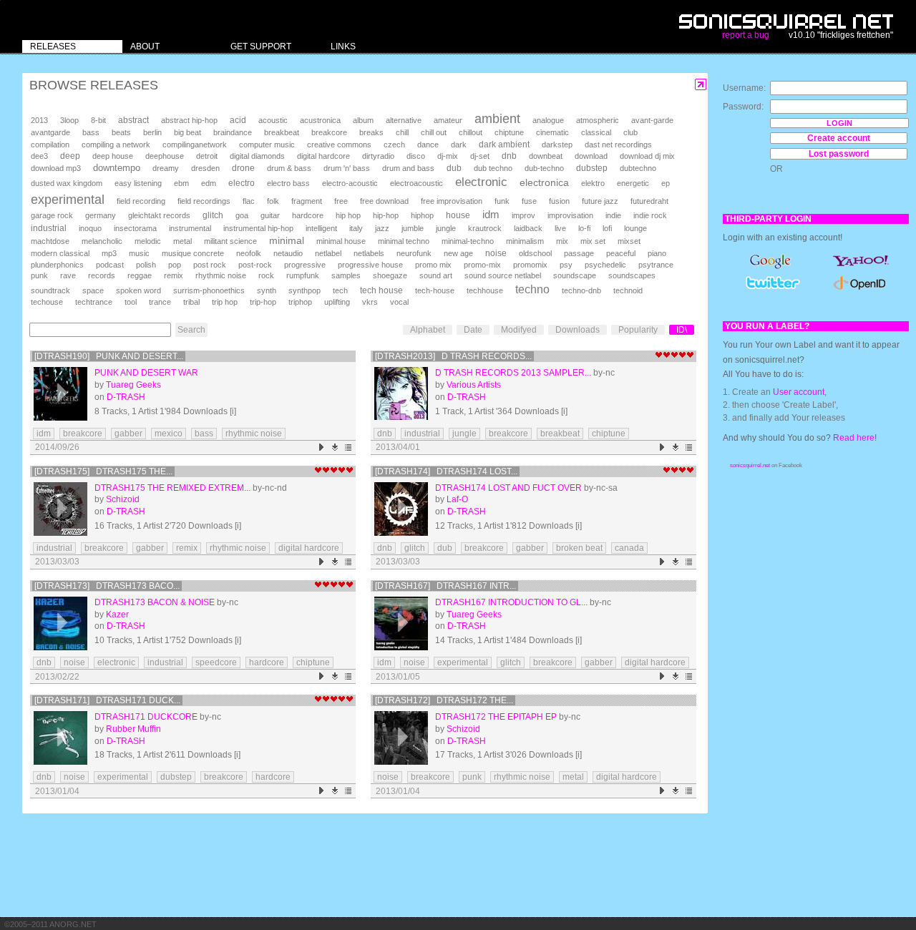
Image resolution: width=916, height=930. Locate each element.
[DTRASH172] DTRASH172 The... (444, 700)
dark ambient (504, 145)
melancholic (102, 241)
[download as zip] (335, 447)
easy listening (138, 183)
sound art (435, 275)
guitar (270, 215)
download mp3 (56, 168)
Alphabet (427, 330)
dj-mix (447, 156)
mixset (629, 241)
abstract (133, 120)
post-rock (255, 264)
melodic (148, 241)
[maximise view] (701, 85)
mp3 (109, 253)
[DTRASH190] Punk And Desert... (108, 356)
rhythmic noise (220, 275)
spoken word (138, 290)
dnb (509, 155)
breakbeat (281, 132)
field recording (141, 201)
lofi (607, 228)
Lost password (839, 154)
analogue (548, 120)
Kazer (117, 615)
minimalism (525, 241)
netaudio (288, 253)
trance (160, 302)
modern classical (60, 253)
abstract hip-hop (189, 120)
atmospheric (597, 120)
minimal (286, 240)
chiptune (509, 132)
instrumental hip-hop (258, 228)
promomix (530, 264)
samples (346, 275)
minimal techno (403, 241)
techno (532, 289)
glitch (213, 215)
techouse (47, 302)
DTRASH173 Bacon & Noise (154, 602)
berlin (152, 132)
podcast (110, 264)
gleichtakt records (159, 215)
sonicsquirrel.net (750, 465)
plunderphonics (57, 264)
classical (596, 132)
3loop (69, 120)
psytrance (655, 264)
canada (629, 548)
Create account (838, 138)
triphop (300, 302)
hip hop (348, 215)
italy (356, 228)
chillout (470, 132)
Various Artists (474, 385)
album (363, 120)
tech (340, 290)
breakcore (329, 132)
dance (428, 144)
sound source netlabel (502, 275)
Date (473, 330)
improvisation (570, 215)
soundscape (574, 275)
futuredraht (649, 201)
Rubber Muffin (133, 729)
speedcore (216, 662)
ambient (497, 119)
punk (39, 275)
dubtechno (638, 168)
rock (266, 275)
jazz (382, 228)
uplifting (337, 302)
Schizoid (123, 499)
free (341, 201)
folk (273, 201)
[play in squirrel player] (60, 394)
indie (613, 215)
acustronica (320, 120)
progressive (305, 264)
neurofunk (414, 253)
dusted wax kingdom (66, 183)
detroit (207, 156)
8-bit (98, 120)
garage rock (52, 215)
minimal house (341, 241)
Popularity (638, 330)
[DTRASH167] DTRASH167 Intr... (445, 586)
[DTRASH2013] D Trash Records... (453, 356)
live (560, 228)
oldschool (535, 253)
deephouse (164, 156)
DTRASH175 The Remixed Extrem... (172, 488)
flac (249, 201)
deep (70, 156)
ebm (181, 183)
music (139, 253)
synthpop (304, 290)
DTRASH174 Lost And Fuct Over (508, 488)
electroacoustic (416, 183)
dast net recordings (618, 144)
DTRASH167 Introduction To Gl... (511, 602)
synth (266, 290)
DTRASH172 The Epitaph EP (496, 717)
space (93, 290)
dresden (205, 168)
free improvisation (451, 201)
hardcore (307, 215)
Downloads (577, 330)
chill (402, 132)
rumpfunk (302, 275)
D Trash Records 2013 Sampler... (513, 373)
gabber (128, 434)
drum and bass (408, 168)
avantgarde (50, 132)
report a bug (745, 35)
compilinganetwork (194, 144)
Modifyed (519, 330)
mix (562, 241)
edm (208, 183)
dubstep (592, 168)
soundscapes (632, 275)
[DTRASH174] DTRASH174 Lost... (446, 471)
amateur (448, 120)
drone (243, 168)
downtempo (116, 167)
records (101, 275)
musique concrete (193, 253)
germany (100, 215)
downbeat (545, 156)
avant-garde (652, 120)
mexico (168, 434)
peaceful (620, 253)
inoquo (90, 228)
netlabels (369, 253)
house (458, 215)
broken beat (579, 548)
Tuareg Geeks (133, 385)
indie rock (650, 215)
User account (798, 392)
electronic (481, 182)
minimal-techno (468, 241)
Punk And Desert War (146, 373)
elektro (593, 183)
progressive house (370, 264)
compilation (50, 144)
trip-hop (263, 302)
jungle (446, 228)
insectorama (135, 228)
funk (502, 201)
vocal (399, 302)
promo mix (433, 264)
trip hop (225, 302)
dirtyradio (378, 156)
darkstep (557, 144)
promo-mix (482, 264)
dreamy (165, 168)
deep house (112, 156)
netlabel (328, 253)
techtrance (93, 302)
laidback (528, 228)
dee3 (39, 156)
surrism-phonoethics (209, 290)
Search (191, 330)
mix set (592, 241)
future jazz (600, 201)
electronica (544, 182)
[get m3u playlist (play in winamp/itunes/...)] (349, 447)
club (630, 132)
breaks (371, 132)
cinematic (552, 132)
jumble (412, 228)
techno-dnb (581, 290)
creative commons (339, 144)
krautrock (485, 228)
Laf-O (457, 499)
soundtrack (50, 290)
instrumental (190, 228)
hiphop (422, 215)
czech (394, 144)
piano (657, 253)
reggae (139, 275)
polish (146, 264)
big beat (187, 132)
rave (68, 275)
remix (173, 275)
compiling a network (116, 144)
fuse (529, 201)
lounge (635, 228)
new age (458, 253)
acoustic (273, 120)
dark (459, 144)
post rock (209, 264)
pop (174, 264)
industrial (49, 227)
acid (238, 120)
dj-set (479, 156)
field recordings (203, 201)
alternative (404, 120)
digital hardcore (323, 156)
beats (121, 132)
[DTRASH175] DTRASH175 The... (103, 471)
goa (241, 215)
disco (415, 156)
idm (491, 214)
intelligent (321, 228)
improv (523, 215)
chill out (434, 132)
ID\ (681, 330)
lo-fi (584, 228)
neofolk (248, 253)
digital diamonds (257, 156)
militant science (230, 241)
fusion (559, 201)
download (591, 156)
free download (384, 201)
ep (665, 183)
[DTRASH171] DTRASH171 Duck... (107, 700)
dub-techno (544, 168)
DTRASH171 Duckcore (146, 717)
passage (579, 253)
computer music (267, 144)
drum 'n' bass (346, 168)
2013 (39, 120)
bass (90, 132)
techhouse (485, 290)
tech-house (434, 290)
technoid (628, 290)
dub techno (493, 168)
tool (131, 302)
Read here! (855, 438)
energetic (633, 183)
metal (182, 241)
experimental (67, 199)
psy (566, 264)
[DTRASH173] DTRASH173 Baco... (107, 586)
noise (496, 253)
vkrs (370, 302)
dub (454, 168)
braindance (232, 132)
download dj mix (647, 156)
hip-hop (386, 215)
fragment (306, 201)
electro (241, 183)
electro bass (288, 183)
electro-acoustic (350, 183)
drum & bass (289, 168)
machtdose (50, 241)
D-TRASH (126, 397)
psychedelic (605, 264)
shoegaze (390, 275)
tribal (191, 302)
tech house (381, 290)
